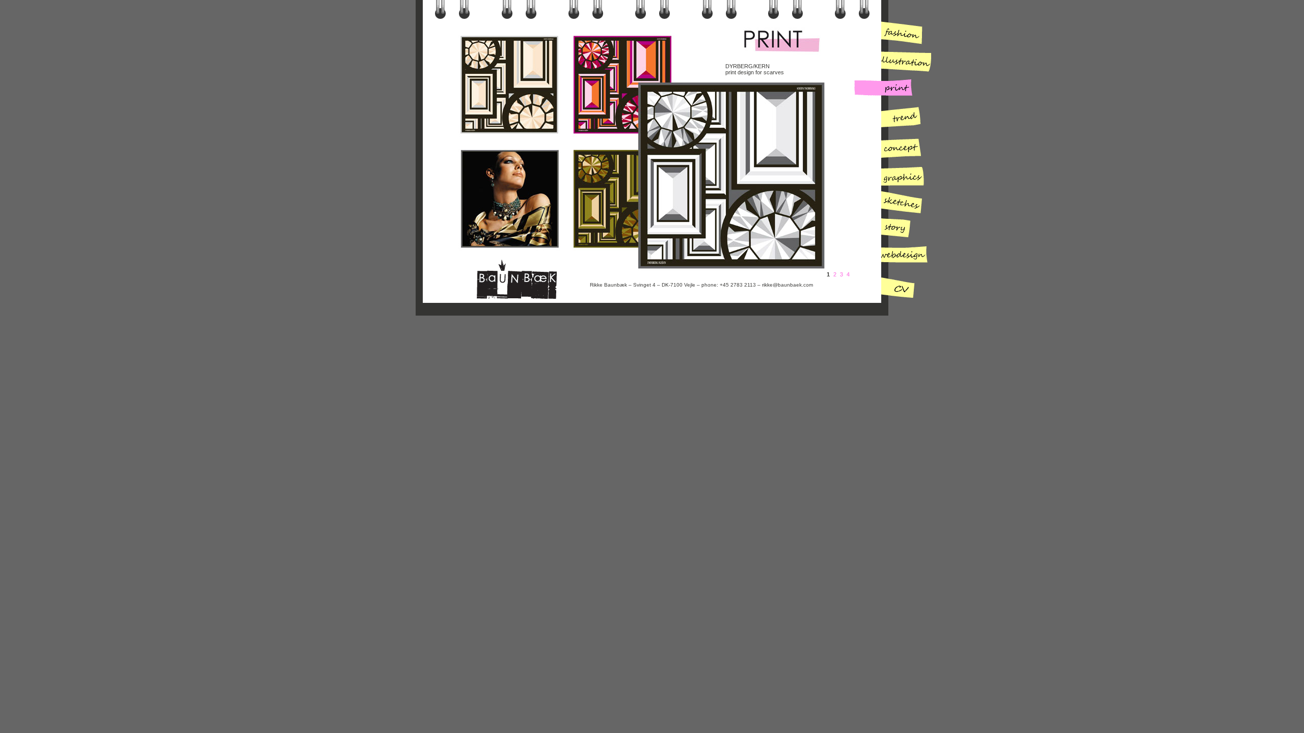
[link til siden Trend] (892, 118)
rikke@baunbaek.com (787, 285)
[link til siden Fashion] (892, 34)
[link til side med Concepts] (892, 146)
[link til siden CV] (892, 286)
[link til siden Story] (892, 230)
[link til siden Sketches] (892, 202)
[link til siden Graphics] (892, 174)
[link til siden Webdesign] (892, 258)
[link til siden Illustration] (892, 62)
